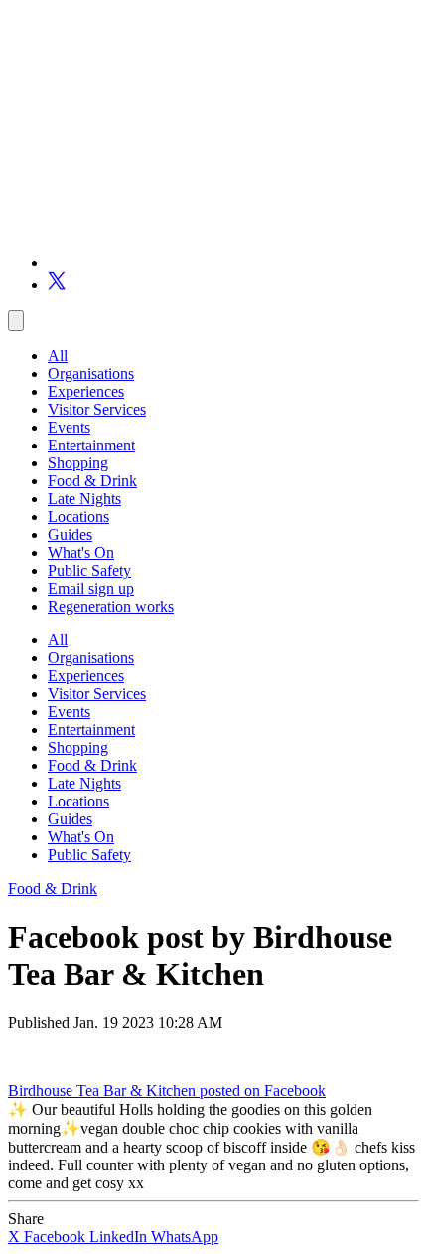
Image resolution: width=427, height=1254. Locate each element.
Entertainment (91, 445)
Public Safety (89, 570)
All (58, 355)
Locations (78, 516)
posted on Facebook (263, 1090)
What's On (81, 552)
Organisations (91, 373)
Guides (70, 534)
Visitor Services (97, 409)
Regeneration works (111, 606)
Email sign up (91, 588)
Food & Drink (92, 480)
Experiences (86, 391)
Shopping (78, 462)
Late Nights (84, 498)
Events (69, 427)
